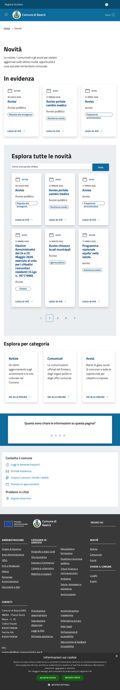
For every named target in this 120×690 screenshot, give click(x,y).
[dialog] (60, 671)
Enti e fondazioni (11, 566)
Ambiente (66, 579)
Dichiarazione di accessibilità (69, 634)
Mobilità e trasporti (41, 574)
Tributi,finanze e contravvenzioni (69, 571)
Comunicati (96, 554)
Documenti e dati (11, 587)
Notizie (17, 90)
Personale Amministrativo (10, 579)
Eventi (93, 581)
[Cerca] (113, 15)
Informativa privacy (71, 621)
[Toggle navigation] (6, 14)
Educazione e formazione (68, 551)
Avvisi (55, 90)
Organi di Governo (11, 549)
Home (7, 28)
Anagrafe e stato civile (43, 551)
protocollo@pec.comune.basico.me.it (22, 652)
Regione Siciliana (14, 4)
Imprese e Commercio (42, 563)
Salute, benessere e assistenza (71, 586)
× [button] (116, 656)
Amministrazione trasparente (70, 613)
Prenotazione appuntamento (39, 613)
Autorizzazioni (68, 594)
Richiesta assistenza (42, 636)
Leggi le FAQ (37, 631)
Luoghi (93, 575)
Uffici (4, 560)
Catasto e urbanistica (42, 568)
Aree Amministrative (13, 554)
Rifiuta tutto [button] (72, 677)
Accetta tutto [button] (48, 677)
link (90, 671)
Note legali (66, 626)
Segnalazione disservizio (38, 623)
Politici (5, 571)
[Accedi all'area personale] (106, 4)
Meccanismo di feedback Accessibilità (73, 644)
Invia (100, 167)
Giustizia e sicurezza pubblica (71, 561)
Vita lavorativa (39, 557)
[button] (60, 684)
